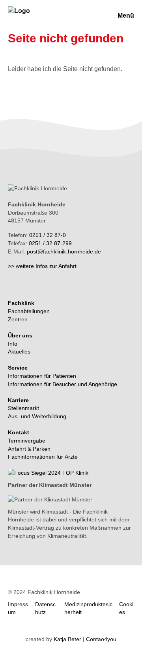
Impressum (18, 608)
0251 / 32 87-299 (50, 243)
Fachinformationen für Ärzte (43, 457)
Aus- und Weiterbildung (37, 416)
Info (12, 344)
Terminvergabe (26, 440)
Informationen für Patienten (42, 376)
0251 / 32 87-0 (47, 235)
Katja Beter (67, 639)
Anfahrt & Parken (29, 449)
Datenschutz (45, 608)
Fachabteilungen (29, 311)
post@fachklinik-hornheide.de (64, 251)
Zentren (18, 319)
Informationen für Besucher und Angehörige (62, 384)
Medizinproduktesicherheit (88, 608)
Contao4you (101, 639)
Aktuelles (19, 351)
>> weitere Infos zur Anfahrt (42, 266)
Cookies (126, 608)
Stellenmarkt (23, 408)
